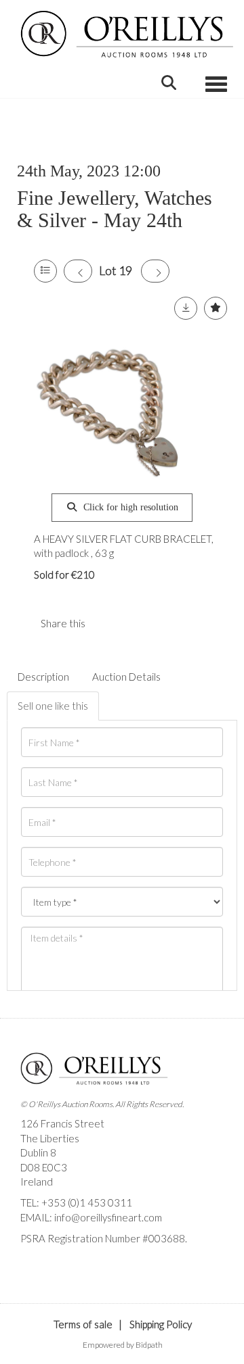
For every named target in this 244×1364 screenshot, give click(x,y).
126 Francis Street (62, 1123)
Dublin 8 (38, 1152)
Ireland (36, 1181)
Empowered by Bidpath (123, 1345)
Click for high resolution (129, 507)
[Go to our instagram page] (135, 623)
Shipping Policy (160, 1324)
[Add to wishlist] (215, 308)
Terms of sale (83, 1324)
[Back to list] (45, 271)
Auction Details (126, 677)
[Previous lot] (78, 271)
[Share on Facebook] (107, 623)
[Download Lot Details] (185, 308)
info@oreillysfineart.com (108, 1217)
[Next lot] (155, 271)
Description (43, 677)
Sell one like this (53, 706)
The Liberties (49, 1138)
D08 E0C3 (43, 1167)
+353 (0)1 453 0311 (86, 1202)
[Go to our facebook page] (33, 1262)
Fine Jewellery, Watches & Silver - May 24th (114, 209)
